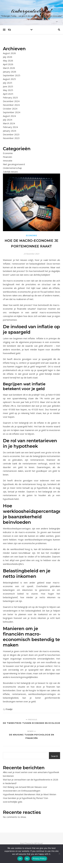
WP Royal (38, 843)
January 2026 (9, 71)
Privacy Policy (39, 858)
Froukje (9, 709)
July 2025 (7, 82)
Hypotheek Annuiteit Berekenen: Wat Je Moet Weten (29, 794)
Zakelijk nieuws (10, 171)
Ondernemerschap (12, 167)
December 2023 (11, 134)
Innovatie (7, 160)
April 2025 (8, 93)
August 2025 (9, 79)
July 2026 (7, 56)
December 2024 (11, 101)
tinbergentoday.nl (31, 10)
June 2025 (8, 86)
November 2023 (11, 138)
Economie (8, 153)
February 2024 (10, 127)
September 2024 (11, 112)
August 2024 (9, 115)
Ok (20, 858)
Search (54, 756)
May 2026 (8, 60)
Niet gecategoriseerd (14, 164)
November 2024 (11, 104)
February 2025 (10, 97)
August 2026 (9, 53)
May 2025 (8, 90)
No (27, 858)
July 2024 (7, 119)
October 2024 (10, 108)
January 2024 (9, 130)
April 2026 (8, 64)
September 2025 (11, 75)
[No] (59, 853)
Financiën (7, 156)
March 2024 (9, 123)
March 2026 (9, 67)
